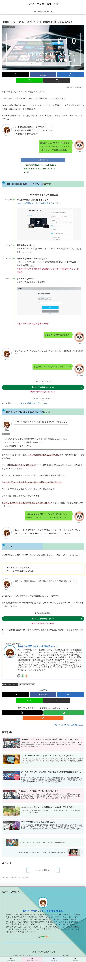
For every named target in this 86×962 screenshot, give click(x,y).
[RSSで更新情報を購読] (26, 675)
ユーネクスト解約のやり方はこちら (32, 403)
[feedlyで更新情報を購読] (22, 675)
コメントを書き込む (43, 870)
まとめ (26, 172)
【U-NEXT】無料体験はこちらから (43, 387)
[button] (56, 80)
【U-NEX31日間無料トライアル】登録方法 (40, 165)
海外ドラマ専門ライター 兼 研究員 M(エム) (38, 646)
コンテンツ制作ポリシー (64, 955)
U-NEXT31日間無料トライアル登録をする (34, 203)
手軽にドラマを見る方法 (11, 684)
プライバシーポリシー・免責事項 (22, 955)
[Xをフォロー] (18, 675)
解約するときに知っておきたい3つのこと (39, 168)
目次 (40, 160)
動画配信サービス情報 (28, 684)
